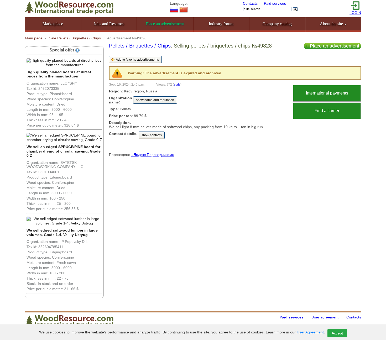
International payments (327, 93)
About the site (333, 24)
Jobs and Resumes (109, 24)
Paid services (275, 3)
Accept (337, 333)
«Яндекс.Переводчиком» (152, 155)
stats (177, 84)
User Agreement (310, 332)
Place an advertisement (332, 46)
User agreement (324, 317)
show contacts (152, 135)
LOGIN (355, 13)
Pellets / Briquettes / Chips (140, 46)
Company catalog (277, 24)
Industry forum (221, 24)
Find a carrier (327, 110)
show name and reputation (155, 100)
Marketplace (53, 24)
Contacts (250, 3)
